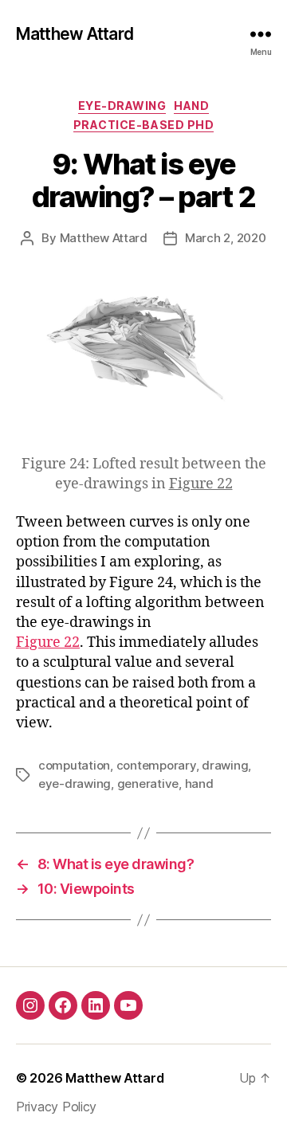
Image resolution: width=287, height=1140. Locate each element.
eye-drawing (74, 783)
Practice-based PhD (143, 124)
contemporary (156, 765)
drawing (225, 765)
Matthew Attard (74, 33)
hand (199, 783)
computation (74, 765)
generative (148, 783)
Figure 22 (201, 484)
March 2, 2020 (225, 237)
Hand (191, 105)
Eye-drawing (122, 105)
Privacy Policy (56, 1107)
